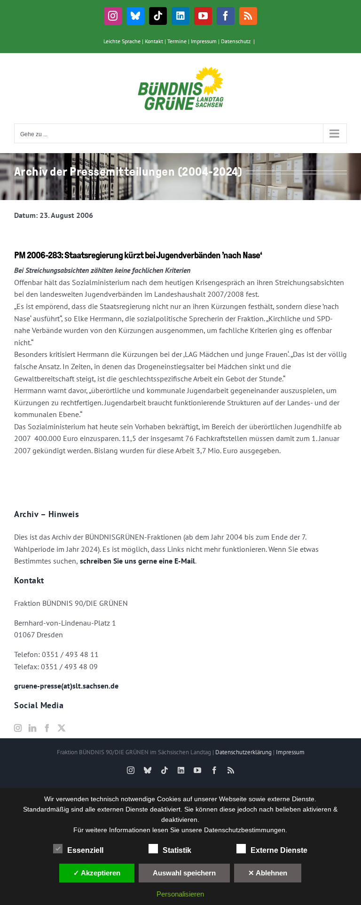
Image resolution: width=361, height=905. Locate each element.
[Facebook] (47, 728)
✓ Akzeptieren (96, 873)
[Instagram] (18, 728)
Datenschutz (236, 41)
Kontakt (154, 41)
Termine (177, 41)
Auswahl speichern (184, 873)
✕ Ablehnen (267, 873)
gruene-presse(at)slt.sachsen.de (66, 685)
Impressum (204, 41)
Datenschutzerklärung (243, 752)
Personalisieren (180, 894)
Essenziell (85, 850)
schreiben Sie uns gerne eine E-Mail (136, 560)
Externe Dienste (279, 850)
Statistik (177, 850)
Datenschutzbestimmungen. (245, 830)
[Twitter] (61, 728)
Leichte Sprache (122, 41)
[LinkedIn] (32, 728)
